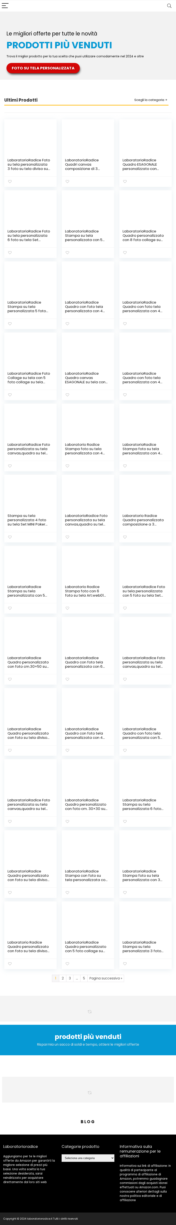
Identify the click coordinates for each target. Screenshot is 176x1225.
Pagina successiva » (105, 978)
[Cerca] (169, 6)
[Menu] (5, 6)
